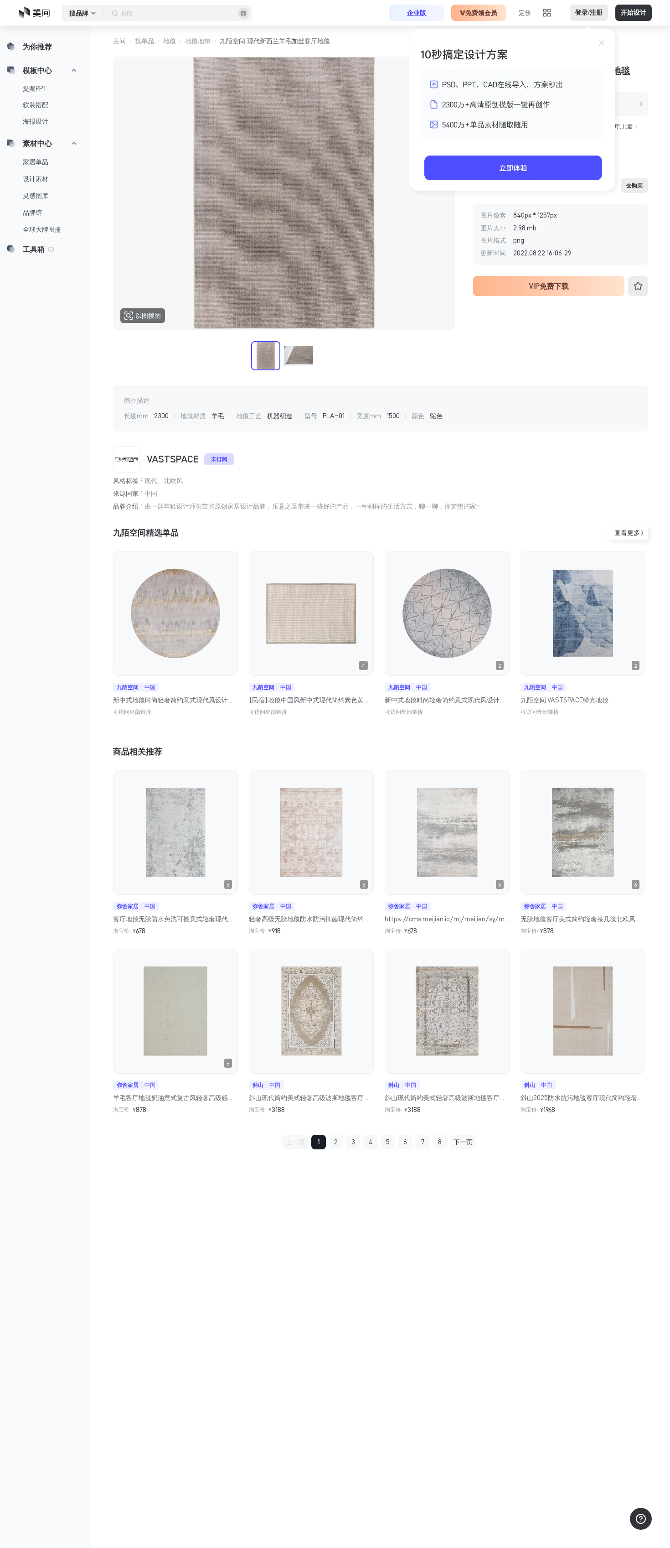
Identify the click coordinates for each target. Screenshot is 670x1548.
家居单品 (35, 161)
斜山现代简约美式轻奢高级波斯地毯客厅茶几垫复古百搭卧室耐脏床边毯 (311, 1097)
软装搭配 (35, 104)
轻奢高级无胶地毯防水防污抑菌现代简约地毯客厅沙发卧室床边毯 (311, 919)
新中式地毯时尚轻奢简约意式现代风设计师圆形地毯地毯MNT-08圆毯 (175, 700)
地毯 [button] (169, 41)
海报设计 (35, 121)
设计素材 (35, 178)
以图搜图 (148, 315)
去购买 (634, 185)
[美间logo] (37, 12)
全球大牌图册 (42, 229)
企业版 (416, 12)
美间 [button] (119, 41)
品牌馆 (32, 212)
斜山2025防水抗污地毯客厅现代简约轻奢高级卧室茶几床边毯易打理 (583, 1097)
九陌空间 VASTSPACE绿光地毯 (564, 700)
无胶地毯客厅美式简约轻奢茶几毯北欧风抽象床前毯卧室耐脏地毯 (583, 919)
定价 (525, 12)
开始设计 (633, 12)
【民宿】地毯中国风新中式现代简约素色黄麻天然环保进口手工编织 (311, 700)
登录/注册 (589, 12)
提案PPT (35, 88)
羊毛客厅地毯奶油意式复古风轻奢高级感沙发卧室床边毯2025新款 (175, 1097)
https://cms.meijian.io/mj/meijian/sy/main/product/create (447, 919)
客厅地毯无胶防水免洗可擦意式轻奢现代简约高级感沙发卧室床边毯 (175, 919)
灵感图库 (35, 195)
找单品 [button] (144, 41)
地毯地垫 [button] (198, 41)
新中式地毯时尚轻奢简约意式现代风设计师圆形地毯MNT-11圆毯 (447, 700)
